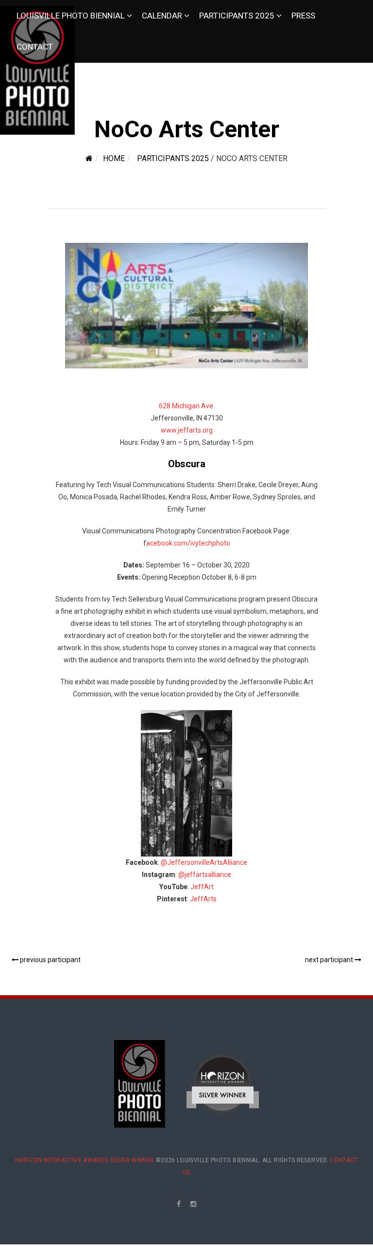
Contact (35, 47)
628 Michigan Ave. (187, 406)
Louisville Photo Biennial (71, 15)
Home (114, 158)
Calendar (162, 15)
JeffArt (202, 887)
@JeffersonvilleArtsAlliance (204, 862)
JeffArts (203, 899)
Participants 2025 (236, 15)
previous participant (49, 960)
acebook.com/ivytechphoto (188, 543)
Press (303, 15)
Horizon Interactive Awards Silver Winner (84, 1160)
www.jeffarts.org (187, 430)
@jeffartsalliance (204, 874)
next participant (330, 960)
